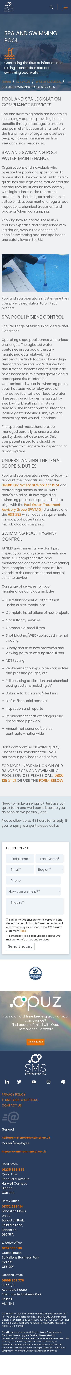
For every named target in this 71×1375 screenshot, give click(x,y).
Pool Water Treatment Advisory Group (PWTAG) (31, 507)
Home (6, 82)
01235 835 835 (13, 1169)
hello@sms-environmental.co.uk (26, 1138)
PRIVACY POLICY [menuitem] (13, 1094)
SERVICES (23, 82)
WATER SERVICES (48, 82)
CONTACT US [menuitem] (12, 1105)
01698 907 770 (13, 1280)
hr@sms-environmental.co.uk (24, 1152)
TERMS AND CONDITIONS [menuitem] (20, 1100)
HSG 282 (14, 514)
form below (51, 780)
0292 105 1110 (12, 1248)
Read (23, 930)
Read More (35, 1042)
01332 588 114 (12, 1206)
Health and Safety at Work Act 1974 (30, 485)
